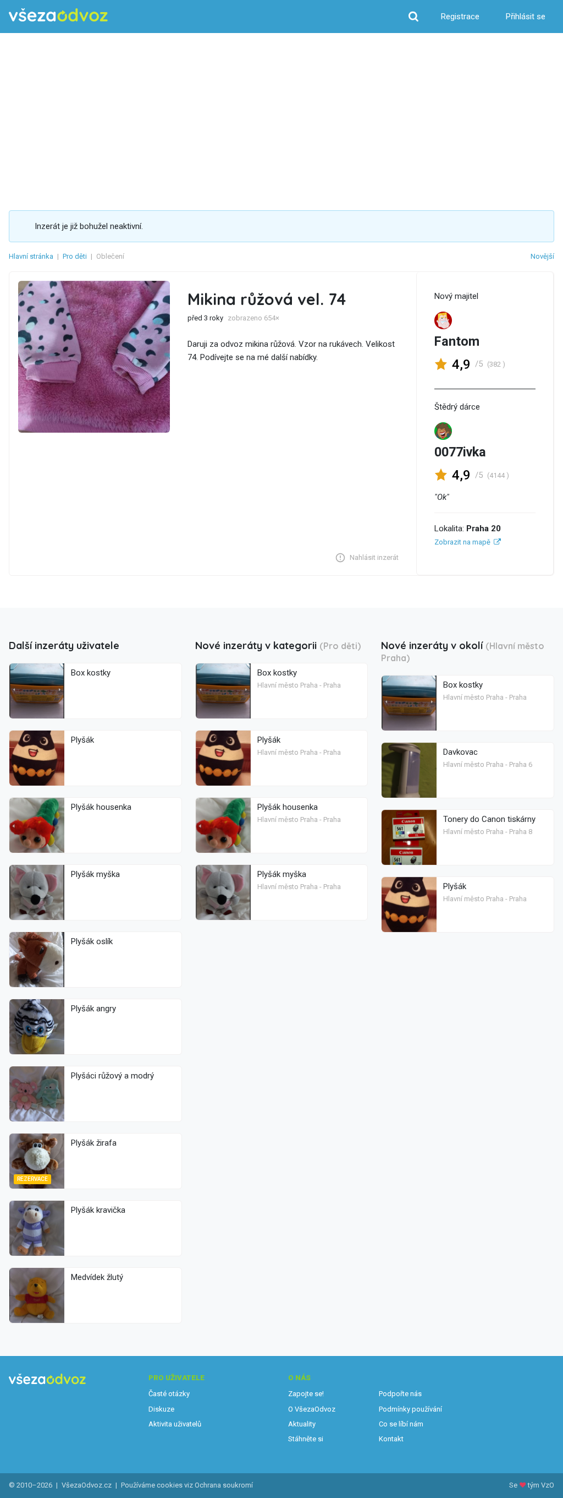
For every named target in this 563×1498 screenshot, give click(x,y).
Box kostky (91, 673)
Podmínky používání (410, 1409)
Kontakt (391, 1439)
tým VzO (541, 1485)
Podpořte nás (400, 1394)
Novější (542, 256)
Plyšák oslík (92, 941)
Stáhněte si (305, 1439)
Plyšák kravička (98, 1210)
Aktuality (302, 1424)
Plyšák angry (93, 1009)
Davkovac (460, 752)
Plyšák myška (95, 874)
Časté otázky (169, 1394)
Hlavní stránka (31, 256)
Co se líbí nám (401, 1424)
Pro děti (75, 256)
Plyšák (82, 740)
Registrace (460, 16)
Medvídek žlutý (97, 1277)
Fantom (456, 341)
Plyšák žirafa (94, 1143)
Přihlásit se (525, 16)
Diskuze (161, 1409)
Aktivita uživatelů (174, 1424)
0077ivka (460, 452)
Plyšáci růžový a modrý (112, 1076)
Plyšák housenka (101, 807)
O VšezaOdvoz (311, 1409)
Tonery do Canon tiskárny (489, 819)
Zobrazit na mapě (462, 542)
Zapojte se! (306, 1394)
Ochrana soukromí (224, 1485)
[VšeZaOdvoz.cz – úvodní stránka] (58, 15)
